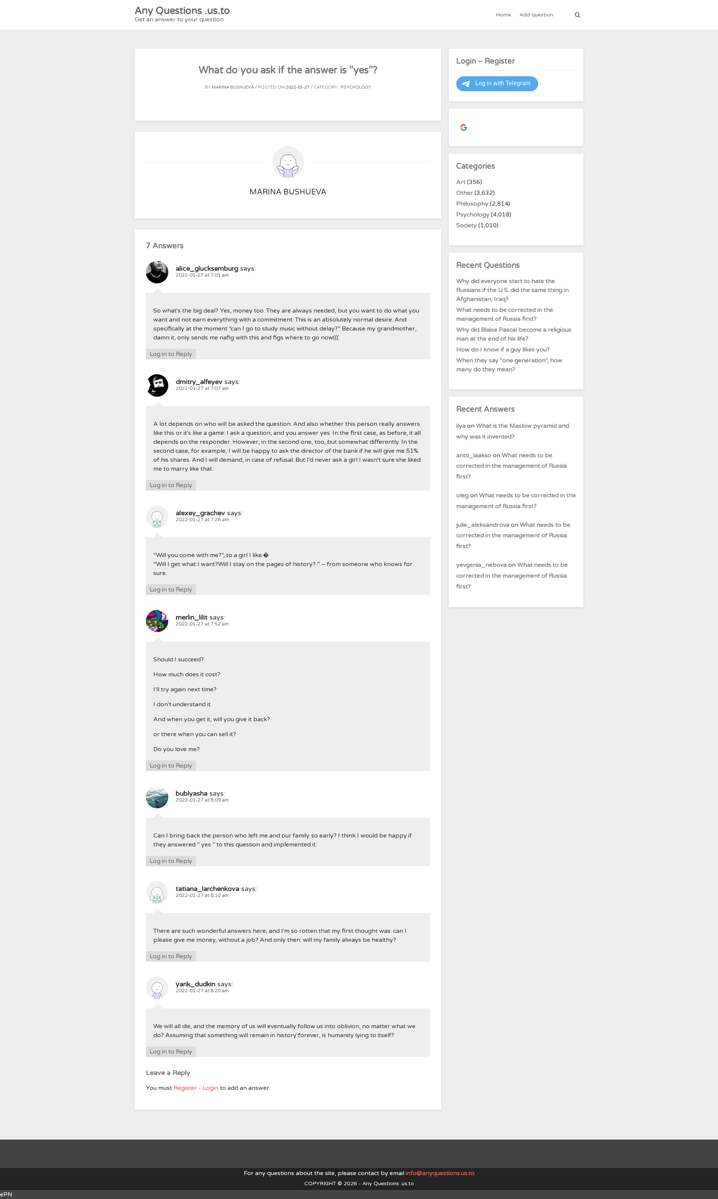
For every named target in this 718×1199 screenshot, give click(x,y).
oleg (462, 495)
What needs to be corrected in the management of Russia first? (511, 466)
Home (503, 15)
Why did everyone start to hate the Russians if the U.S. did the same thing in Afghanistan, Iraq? (512, 290)
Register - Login (196, 1088)
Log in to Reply (171, 354)
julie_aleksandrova (482, 525)
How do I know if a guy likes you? (503, 349)
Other (464, 193)
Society (466, 225)
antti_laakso (473, 455)
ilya (461, 426)
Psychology (356, 87)
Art (461, 182)
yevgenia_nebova (481, 565)
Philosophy (472, 203)
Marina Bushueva (233, 87)
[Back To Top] (705, 1186)
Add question (536, 15)
